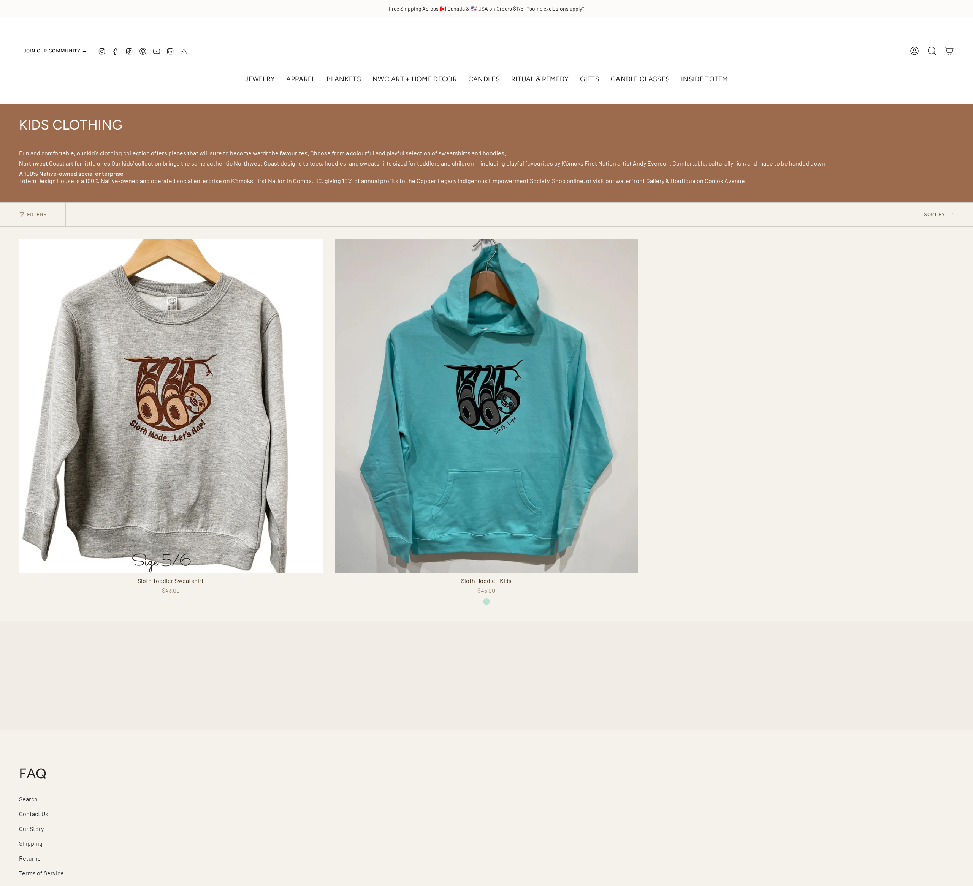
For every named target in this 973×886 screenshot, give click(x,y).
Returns (30, 858)
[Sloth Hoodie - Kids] (487, 406)
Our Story (31, 828)
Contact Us (33, 813)
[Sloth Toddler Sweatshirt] (171, 406)
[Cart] (949, 50)
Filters (36, 214)
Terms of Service (41, 873)
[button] (259, 79)
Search (28, 798)
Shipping (31, 843)
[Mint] (486, 601)
